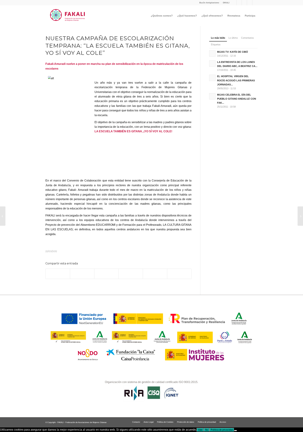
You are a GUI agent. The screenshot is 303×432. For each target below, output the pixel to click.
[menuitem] (209, 3)
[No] (235, 430)
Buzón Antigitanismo (209, 3)
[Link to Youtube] (255, 2)
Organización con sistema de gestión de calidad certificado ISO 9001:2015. (151, 382)
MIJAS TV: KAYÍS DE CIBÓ (232, 52)
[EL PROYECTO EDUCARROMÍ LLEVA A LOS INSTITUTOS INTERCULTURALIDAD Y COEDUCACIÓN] (2, 216)
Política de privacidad (222, 429)
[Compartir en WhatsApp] (106, 274)
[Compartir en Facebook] (58, 274)
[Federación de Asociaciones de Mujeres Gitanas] (67, 15)
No (206, 429)
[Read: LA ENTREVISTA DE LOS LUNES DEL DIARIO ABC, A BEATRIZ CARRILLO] (212, 63)
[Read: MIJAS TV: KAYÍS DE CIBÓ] (212, 53)
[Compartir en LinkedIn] (155, 274)
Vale (200, 429)
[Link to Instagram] (233, 2)
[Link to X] (249, 2)
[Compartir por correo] (179, 274)
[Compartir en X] (82, 274)
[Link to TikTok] (244, 2)
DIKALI (226, 3)
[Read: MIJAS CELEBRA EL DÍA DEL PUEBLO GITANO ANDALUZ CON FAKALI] (212, 96)
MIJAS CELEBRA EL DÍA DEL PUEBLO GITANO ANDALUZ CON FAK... (236, 98)
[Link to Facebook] (239, 2)
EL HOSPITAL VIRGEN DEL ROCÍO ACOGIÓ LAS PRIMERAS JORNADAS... (236, 80)
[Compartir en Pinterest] (131, 274)
